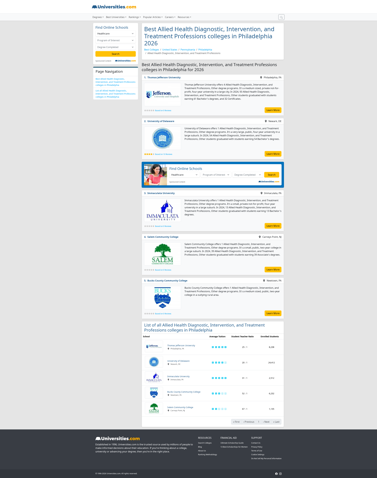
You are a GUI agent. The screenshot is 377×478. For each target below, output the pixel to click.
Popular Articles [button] (152, 17)
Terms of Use (256, 450)
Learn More (273, 110)
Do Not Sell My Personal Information (266, 458)
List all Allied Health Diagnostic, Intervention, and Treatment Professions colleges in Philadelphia (115, 93)
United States (169, 49)
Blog (200, 447)
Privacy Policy (256, 447)
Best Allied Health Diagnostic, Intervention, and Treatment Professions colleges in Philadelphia (115, 81)
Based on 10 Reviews (163, 154)
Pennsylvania (188, 49)
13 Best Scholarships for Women (234, 447)
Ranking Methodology (207, 454)
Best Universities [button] (115, 17)
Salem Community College (162, 236)
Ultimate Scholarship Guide (232, 443)
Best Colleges (151, 49)
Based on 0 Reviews (163, 110)
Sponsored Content (103, 61)
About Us (202, 450)
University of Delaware (160, 121)
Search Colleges (205, 443)
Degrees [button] (97, 17)
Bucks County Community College (167, 280)
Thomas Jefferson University (164, 77)
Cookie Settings (257, 454)
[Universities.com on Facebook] (276, 473)
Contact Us (255, 443)
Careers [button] (169, 17)
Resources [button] (183, 17)
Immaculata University (161, 193)
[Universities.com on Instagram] (280, 473)
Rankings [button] (134, 17)
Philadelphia (205, 49)
